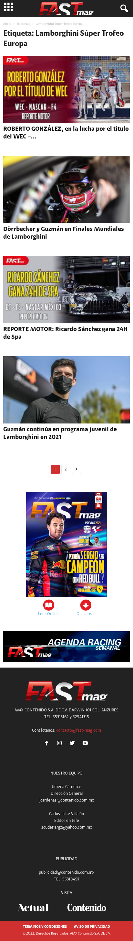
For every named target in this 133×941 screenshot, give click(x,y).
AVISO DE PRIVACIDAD (92, 927)
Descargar (86, 614)
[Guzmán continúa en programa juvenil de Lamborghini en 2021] (66, 389)
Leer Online (48, 614)
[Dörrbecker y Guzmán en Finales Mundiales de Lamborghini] (66, 189)
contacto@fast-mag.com (78, 730)
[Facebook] (47, 744)
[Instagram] (60, 744)
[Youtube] (86, 744)
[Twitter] (73, 744)
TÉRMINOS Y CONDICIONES (45, 927)
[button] (123, 9)
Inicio (7, 24)
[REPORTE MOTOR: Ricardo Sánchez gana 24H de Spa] (66, 289)
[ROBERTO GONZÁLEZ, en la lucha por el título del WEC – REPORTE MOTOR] (66, 89)
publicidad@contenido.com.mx (66, 872)
